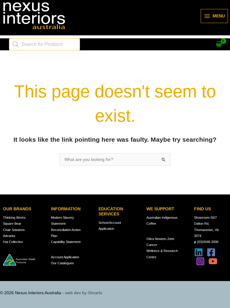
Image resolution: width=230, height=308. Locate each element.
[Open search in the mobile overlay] (44, 44)
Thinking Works (14, 217)
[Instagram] (200, 261)
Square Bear (12, 223)
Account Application (65, 257)
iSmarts (95, 293)
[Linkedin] (198, 252)
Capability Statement (66, 242)
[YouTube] (212, 261)
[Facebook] (211, 252)
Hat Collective (13, 242)
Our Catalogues (62, 263)
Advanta (9, 236)
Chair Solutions (14, 230)
